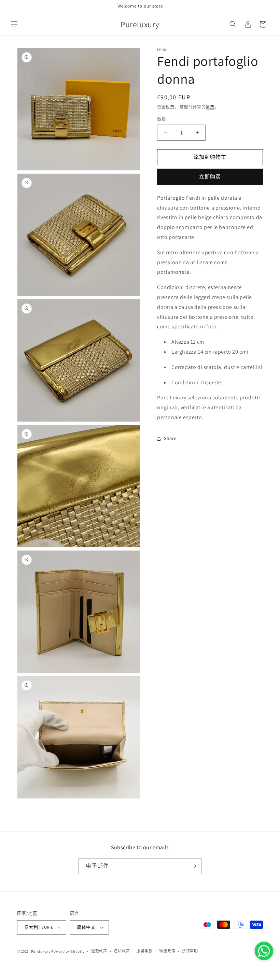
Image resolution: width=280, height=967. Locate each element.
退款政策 (99, 951)
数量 (161, 119)
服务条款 (145, 951)
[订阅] (193, 866)
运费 (210, 107)
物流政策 (167, 951)
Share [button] (170, 438)
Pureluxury (41, 951)
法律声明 (190, 951)
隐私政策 (122, 951)
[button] (14, 24)
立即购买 (210, 176)
